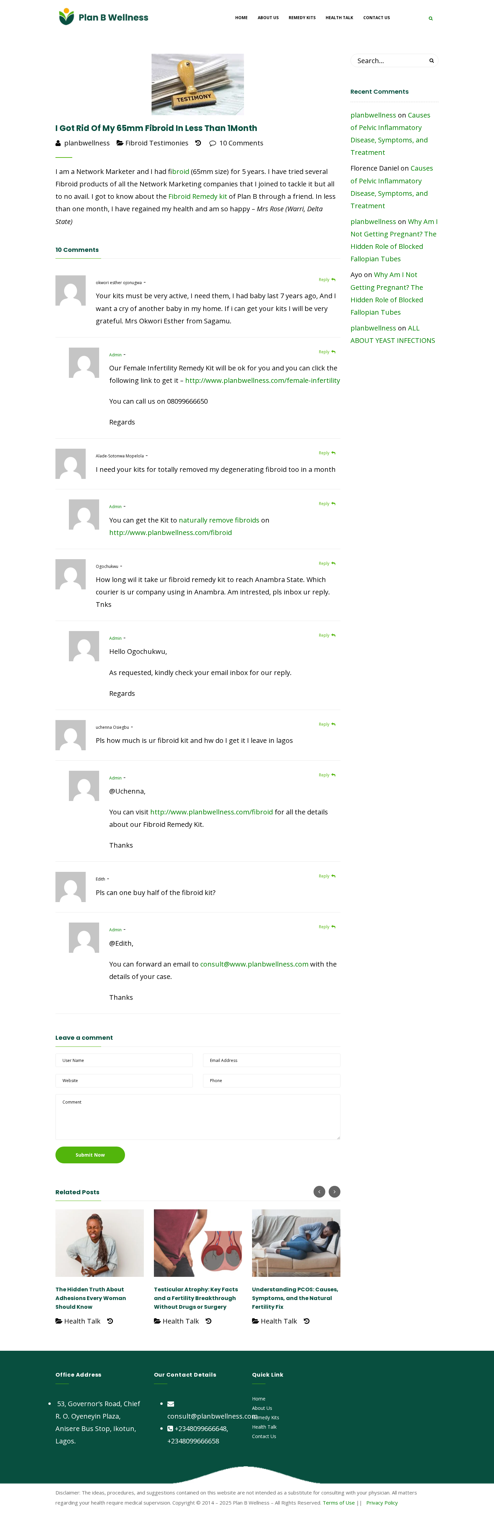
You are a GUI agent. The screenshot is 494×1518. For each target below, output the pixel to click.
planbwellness (87, 142)
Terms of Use (339, 1502)
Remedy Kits (265, 1417)
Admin (115, 355)
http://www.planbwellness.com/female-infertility (262, 380)
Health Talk (82, 1321)
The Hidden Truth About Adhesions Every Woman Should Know (90, 1298)
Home (258, 1398)
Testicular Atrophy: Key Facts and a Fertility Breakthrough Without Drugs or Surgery (196, 1298)
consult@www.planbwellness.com (254, 964)
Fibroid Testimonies (157, 142)
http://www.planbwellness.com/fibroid (170, 532)
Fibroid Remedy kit (197, 196)
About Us (262, 1408)
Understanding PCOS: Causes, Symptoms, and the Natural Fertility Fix (295, 1298)
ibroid (180, 171)
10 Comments (240, 142)
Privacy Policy (382, 1502)
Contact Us (264, 1436)
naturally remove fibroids (219, 520)
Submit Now (90, 1155)
